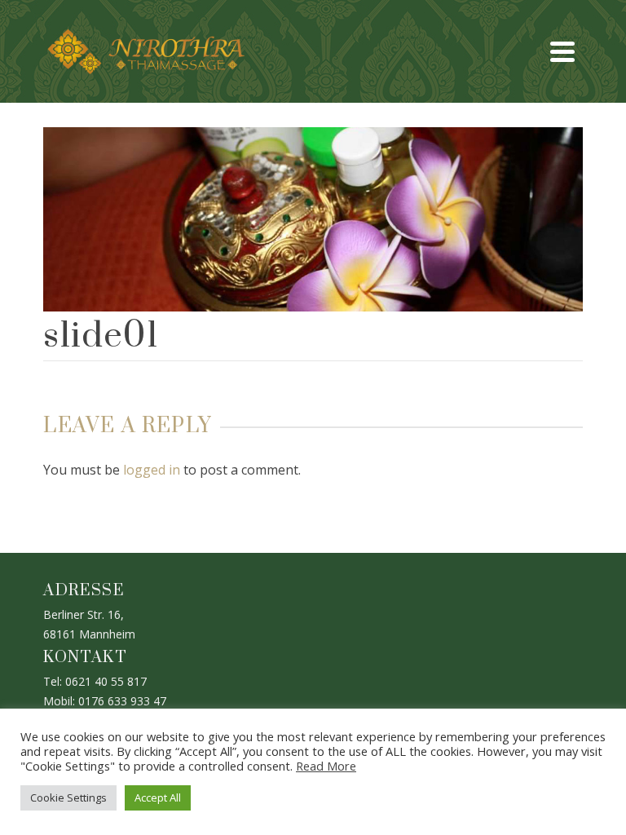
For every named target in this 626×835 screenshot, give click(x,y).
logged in (151, 470)
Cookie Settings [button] (68, 797)
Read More (326, 766)
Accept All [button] (157, 797)
